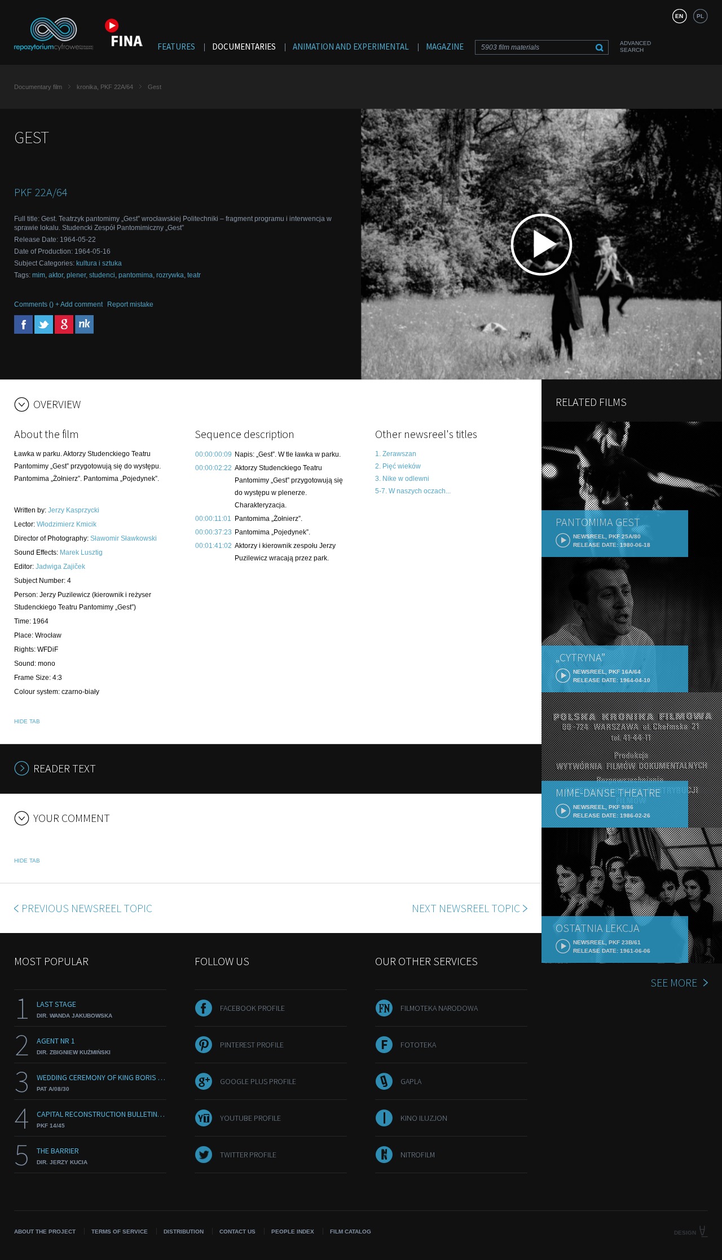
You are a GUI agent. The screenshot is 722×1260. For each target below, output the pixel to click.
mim (38, 275)
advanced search (635, 46)
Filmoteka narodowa (439, 1008)
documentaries (244, 46)
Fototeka (418, 1045)
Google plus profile (258, 1081)
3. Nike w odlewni (402, 479)
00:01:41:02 (213, 546)
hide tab (27, 721)
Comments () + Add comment (58, 304)
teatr (194, 275)
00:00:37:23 (213, 532)
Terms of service (119, 1231)
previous (86, 908)
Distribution (184, 1231)
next (466, 908)
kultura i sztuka (99, 263)
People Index (292, 1231)
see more (673, 982)
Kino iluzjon (423, 1118)
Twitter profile (248, 1155)
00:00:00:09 (213, 454)
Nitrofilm (417, 1155)
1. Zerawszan (395, 454)
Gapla (410, 1081)
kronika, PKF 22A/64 (105, 86)
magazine (445, 46)
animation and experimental (351, 46)
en (679, 16)
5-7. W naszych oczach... (413, 491)
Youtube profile (250, 1118)
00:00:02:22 (213, 468)
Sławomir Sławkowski (123, 538)
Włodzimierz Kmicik (66, 524)
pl (700, 16)
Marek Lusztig (81, 552)
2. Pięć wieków (398, 466)
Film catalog (350, 1231)
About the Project (45, 1231)
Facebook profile (252, 1008)
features (176, 46)
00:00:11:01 (213, 519)
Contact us (237, 1231)
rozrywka (170, 275)
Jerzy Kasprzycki (73, 510)
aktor (56, 275)
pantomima (135, 275)
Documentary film (38, 86)
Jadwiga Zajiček (60, 567)
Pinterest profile (252, 1045)
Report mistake (130, 304)
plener (76, 275)
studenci (102, 275)
